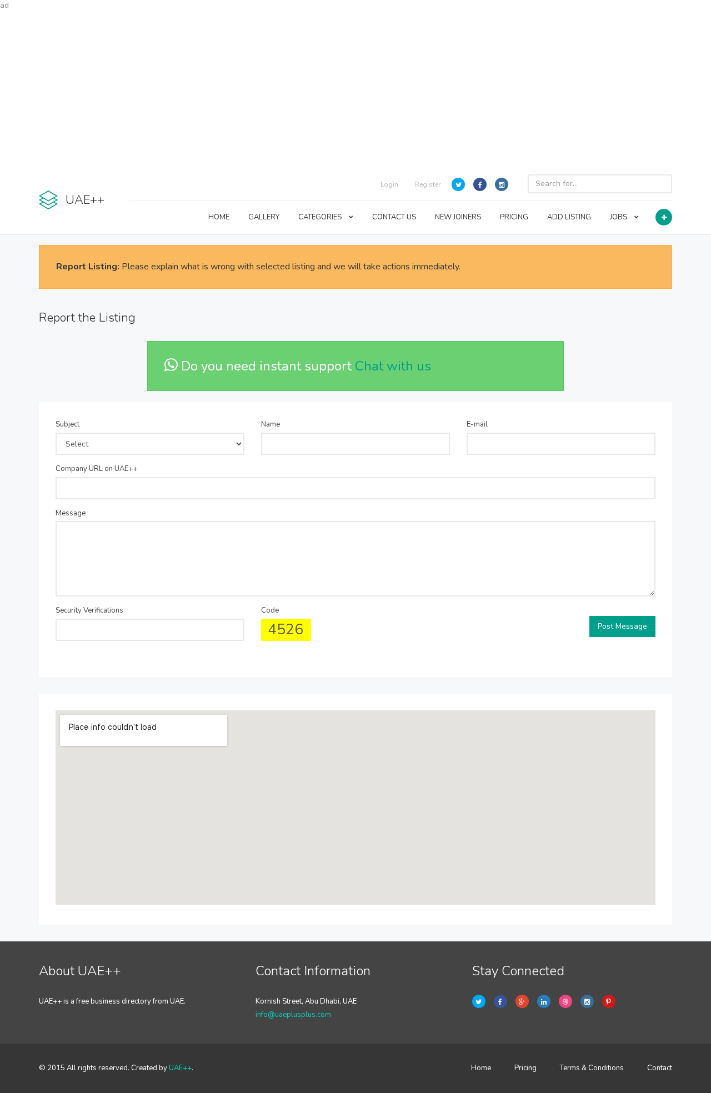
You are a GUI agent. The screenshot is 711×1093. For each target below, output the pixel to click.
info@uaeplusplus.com (293, 1015)
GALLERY (263, 217)
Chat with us (393, 366)
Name (270, 424)
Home (481, 1068)
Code (270, 610)
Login (389, 184)
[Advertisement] (355, 89)
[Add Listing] (663, 217)
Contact (659, 1068)
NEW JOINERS (458, 217)
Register (427, 184)
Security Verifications (89, 610)
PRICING (514, 217)
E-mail (477, 424)
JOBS (619, 217)
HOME (218, 217)
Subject (67, 424)
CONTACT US (394, 217)
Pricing (525, 1068)
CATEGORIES (320, 217)
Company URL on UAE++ (96, 469)
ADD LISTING (569, 217)
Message (71, 513)
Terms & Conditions (592, 1068)
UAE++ (180, 1068)
